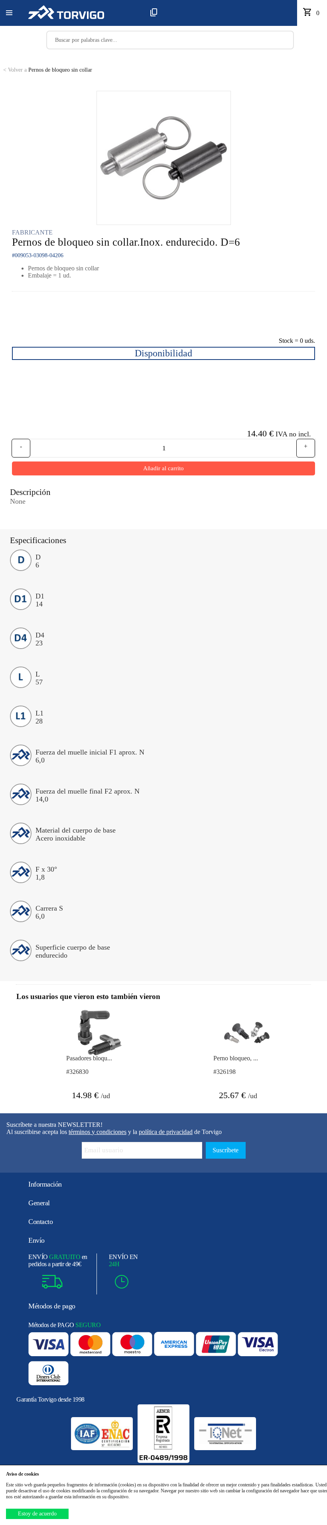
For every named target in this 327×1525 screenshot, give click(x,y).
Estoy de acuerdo (37, 1514)
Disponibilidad (163, 353)
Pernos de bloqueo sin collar (47, 70)
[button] (9, 13)
